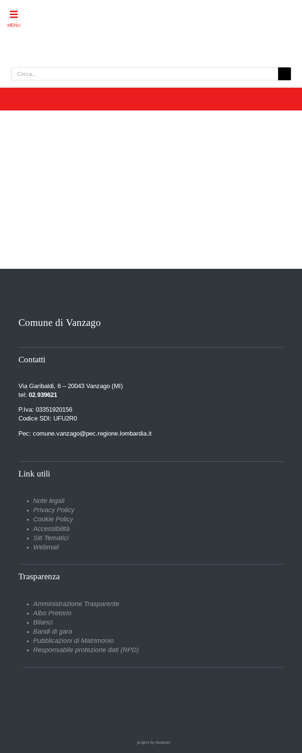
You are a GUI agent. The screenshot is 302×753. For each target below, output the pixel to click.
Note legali (48, 500)
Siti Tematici (51, 538)
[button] (13, 13)
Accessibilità (51, 528)
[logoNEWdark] (103, 11)
